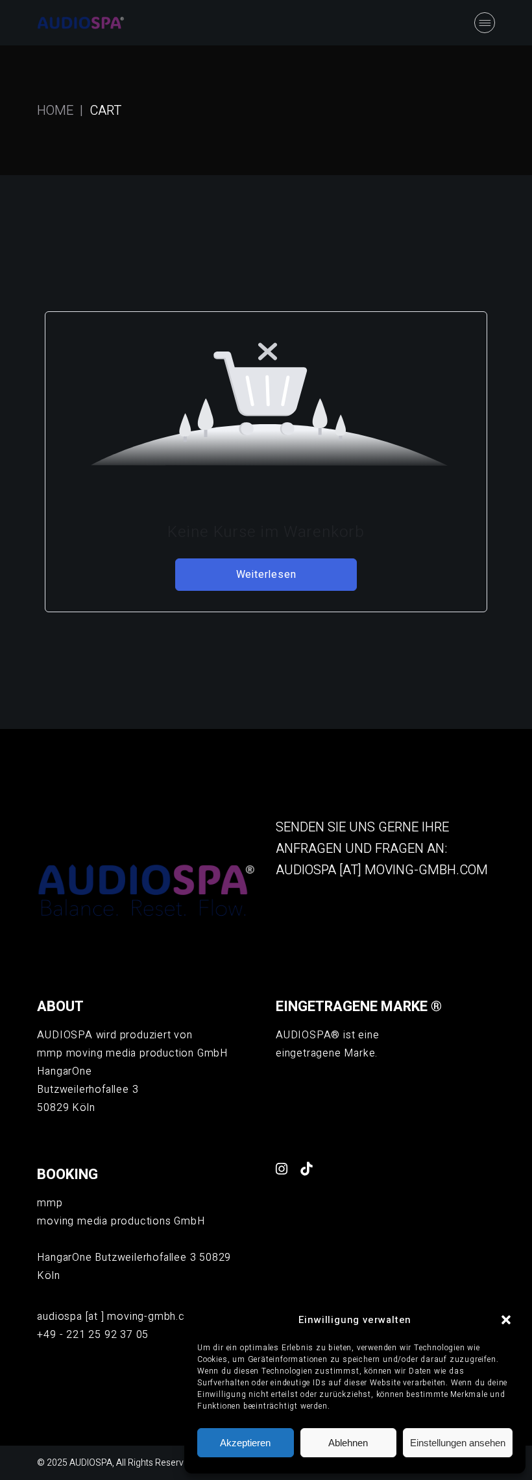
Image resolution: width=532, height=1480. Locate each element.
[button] (506, 1319)
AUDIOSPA (90, 1463)
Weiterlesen (266, 574)
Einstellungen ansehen (457, 1442)
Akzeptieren (245, 1442)
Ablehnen (348, 1442)
